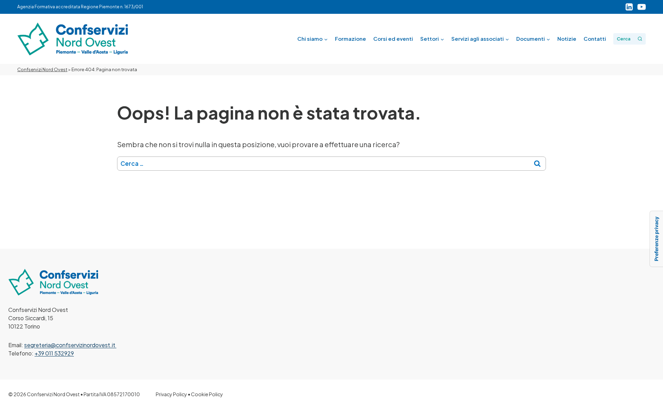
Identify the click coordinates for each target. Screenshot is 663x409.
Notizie (566, 38)
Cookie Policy (207, 394)
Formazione (350, 38)
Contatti (595, 38)
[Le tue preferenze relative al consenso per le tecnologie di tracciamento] (656, 239)
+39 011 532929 (54, 353)
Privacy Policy (171, 394)
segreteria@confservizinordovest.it (70, 345)
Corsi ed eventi (393, 38)
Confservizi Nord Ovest (42, 69)
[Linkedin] (629, 7)
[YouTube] (641, 7)
